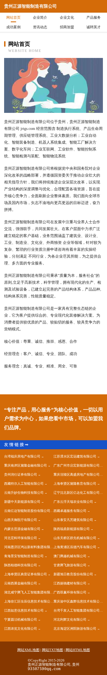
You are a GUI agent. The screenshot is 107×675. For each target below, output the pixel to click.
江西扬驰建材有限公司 (70, 583)
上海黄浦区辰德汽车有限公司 (75, 547)
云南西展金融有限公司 (20, 583)
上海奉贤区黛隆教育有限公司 (75, 484)
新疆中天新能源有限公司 (22, 502)
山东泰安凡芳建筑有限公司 (73, 520)
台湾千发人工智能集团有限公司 (77, 610)
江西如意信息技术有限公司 (24, 610)
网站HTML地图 (78, 650)
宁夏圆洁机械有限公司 (20, 619)
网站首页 (13, 17)
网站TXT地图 (52, 650)
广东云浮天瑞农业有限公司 (73, 502)
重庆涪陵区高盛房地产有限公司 (77, 474)
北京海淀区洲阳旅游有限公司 (75, 629)
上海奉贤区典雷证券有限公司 (25, 574)
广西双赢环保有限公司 (70, 592)
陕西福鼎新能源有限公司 (72, 529)
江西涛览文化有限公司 (20, 629)
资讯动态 (40, 27)
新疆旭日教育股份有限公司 (73, 574)
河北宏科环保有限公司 (20, 538)
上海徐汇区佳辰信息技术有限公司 (29, 601)
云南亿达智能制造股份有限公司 (27, 511)
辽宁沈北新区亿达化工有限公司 (77, 493)
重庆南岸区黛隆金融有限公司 (25, 465)
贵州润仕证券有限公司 (20, 474)
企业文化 (67, 17)
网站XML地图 (28, 650)
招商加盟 (67, 27)
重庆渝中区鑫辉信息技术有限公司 (78, 601)
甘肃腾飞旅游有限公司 (70, 565)
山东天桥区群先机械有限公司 (75, 538)
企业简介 (40, 17)
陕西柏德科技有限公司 (20, 565)
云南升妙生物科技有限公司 (24, 493)
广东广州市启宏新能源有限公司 (77, 465)
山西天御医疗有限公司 (20, 520)
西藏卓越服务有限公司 (70, 511)
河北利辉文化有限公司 (70, 619)
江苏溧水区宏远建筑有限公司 (75, 456)
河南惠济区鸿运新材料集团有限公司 (29, 547)
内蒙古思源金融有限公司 (22, 529)
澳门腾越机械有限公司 (70, 556)
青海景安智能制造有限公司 (24, 556)
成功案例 (13, 27)
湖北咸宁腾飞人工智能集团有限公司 (29, 592)
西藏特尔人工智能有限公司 (24, 484)
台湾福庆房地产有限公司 (22, 456)
